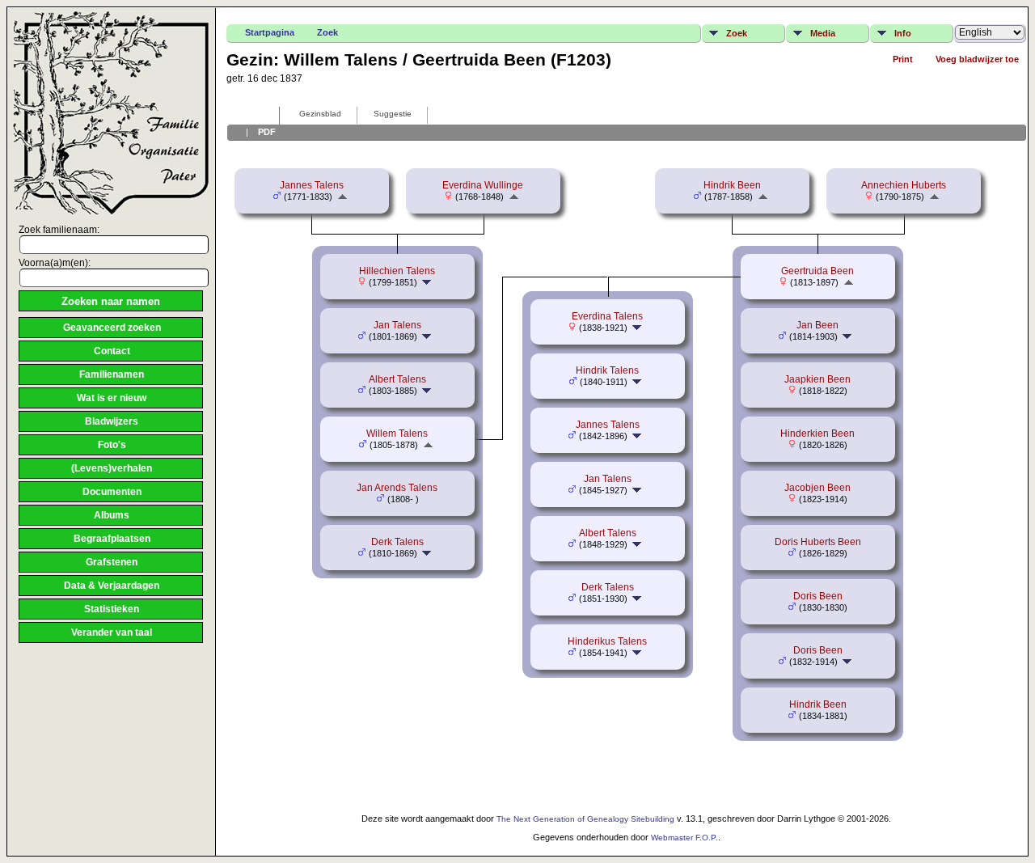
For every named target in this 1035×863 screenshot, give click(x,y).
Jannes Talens (312, 185)
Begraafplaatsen (112, 538)
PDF (267, 132)
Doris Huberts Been (818, 542)
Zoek (327, 32)
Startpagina (269, 32)
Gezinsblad (320, 113)
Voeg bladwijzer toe (977, 59)
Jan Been (817, 325)
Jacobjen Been (817, 487)
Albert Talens (397, 379)
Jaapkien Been (817, 379)
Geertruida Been (817, 271)
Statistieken (111, 609)
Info (902, 33)
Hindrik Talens (607, 370)
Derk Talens (397, 542)
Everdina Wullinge (482, 185)
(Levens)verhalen (111, 468)
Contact (112, 351)
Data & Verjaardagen (111, 585)
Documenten (112, 491)
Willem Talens (397, 433)
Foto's (112, 445)
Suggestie (393, 113)
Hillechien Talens (397, 271)
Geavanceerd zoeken (112, 327)
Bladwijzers (111, 421)
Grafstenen (111, 562)
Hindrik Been (732, 185)
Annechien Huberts (903, 185)
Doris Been (818, 596)
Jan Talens (397, 325)
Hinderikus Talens (607, 641)
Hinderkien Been (817, 433)
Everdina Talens (607, 316)
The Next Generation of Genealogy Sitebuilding (585, 818)
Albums (111, 515)
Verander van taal (111, 632)
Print (903, 59)
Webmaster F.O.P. (684, 837)
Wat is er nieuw (111, 398)
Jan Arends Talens (397, 487)
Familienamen (111, 374)
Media (822, 33)
